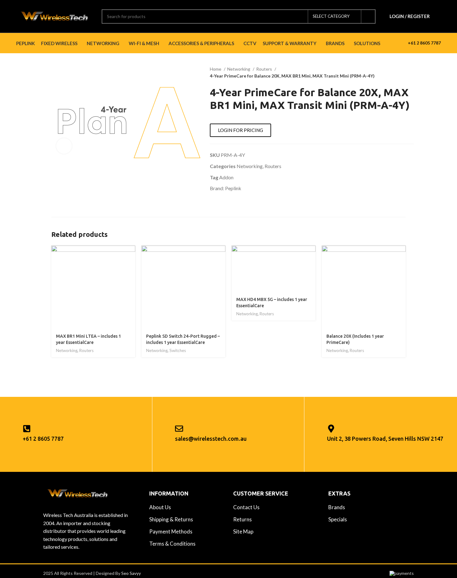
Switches (177, 350)
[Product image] (93, 288)
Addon (226, 177)
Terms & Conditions (172, 543)
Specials (337, 519)
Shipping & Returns (171, 519)
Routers (264, 69)
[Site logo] (54, 15)
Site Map (243, 531)
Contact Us (246, 507)
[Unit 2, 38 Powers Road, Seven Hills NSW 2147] (331, 429)
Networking (239, 69)
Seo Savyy (131, 573)
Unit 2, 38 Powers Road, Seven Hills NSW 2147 (385, 438)
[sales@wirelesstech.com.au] (179, 429)
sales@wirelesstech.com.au (211, 438)
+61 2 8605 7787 (424, 42)
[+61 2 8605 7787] (27, 429)
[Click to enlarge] (64, 146)
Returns (242, 519)
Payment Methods (170, 531)
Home (216, 69)
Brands (336, 507)
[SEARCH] (368, 16)
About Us (160, 507)
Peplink (233, 188)
